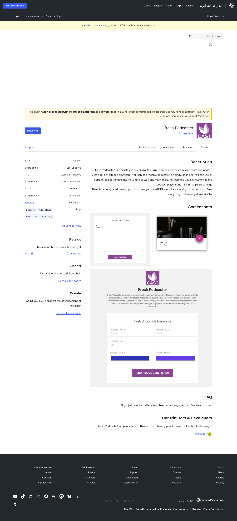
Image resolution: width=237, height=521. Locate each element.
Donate (90, 477)
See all (29, 253)
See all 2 (29, 202)
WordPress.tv (129, 482)
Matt (49, 472)
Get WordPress (15, 5)
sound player (32, 216)
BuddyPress (45, 482)
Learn (135, 467)
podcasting (46, 216)
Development (147, 147)
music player (45, 210)
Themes (177, 472)
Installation (169, 147)
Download (33, 130)
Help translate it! (93, 25)
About (221, 467)
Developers (132, 477)
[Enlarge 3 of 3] (207, 273)
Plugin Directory (215, 16)
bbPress (47, 477)
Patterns (176, 482)
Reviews (188, 147)
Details (205, 147)
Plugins (177, 477)
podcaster (31, 210)
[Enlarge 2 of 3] (145, 217)
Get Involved (88, 467)
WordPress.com (43, 467)
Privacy (220, 482)
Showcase (175, 467)
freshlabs (188, 133)
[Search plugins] (190, 36)
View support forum (69, 280)
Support (29, 147)
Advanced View (71, 225)
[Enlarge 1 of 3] (207, 217)
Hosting (220, 477)
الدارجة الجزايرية (185, 500)
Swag (91, 482)
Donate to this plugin (68, 313)
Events (91, 472)
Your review (74, 253)
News (221, 472)
